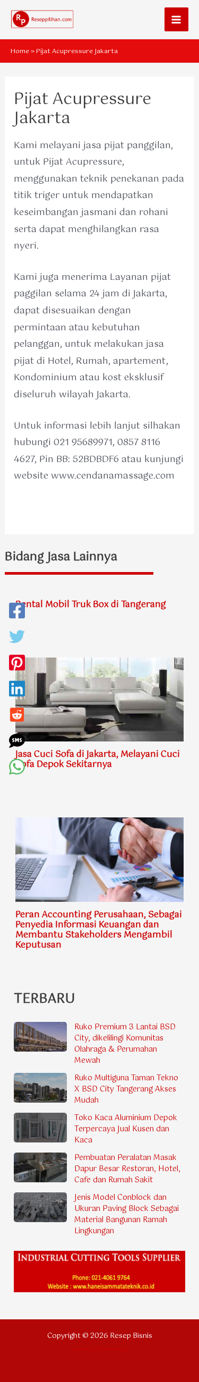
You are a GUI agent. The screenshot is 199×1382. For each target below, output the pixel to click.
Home (20, 51)
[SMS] (17, 743)
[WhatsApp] (17, 769)
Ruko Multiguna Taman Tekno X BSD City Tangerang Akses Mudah (126, 1089)
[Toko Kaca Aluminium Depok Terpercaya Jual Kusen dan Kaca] (40, 1127)
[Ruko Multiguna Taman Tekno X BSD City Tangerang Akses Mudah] (40, 1088)
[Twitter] (17, 639)
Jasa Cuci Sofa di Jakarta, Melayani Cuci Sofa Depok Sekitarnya (97, 759)
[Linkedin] (17, 691)
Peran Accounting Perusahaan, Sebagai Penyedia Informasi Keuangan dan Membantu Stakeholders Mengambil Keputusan (98, 930)
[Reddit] (17, 717)
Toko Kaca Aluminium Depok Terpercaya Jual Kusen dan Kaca (125, 1129)
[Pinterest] (17, 665)
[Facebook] (17, 613)
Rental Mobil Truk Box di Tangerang (90, 605)
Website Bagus (112, 1349)
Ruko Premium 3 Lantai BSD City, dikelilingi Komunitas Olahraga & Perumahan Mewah (125, 1044)
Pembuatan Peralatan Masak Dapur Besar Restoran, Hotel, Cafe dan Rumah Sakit (127, 1169)
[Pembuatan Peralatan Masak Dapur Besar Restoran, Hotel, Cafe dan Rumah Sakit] (40, 1167)
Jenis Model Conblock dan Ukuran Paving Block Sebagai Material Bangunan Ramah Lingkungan (126, 1214)
